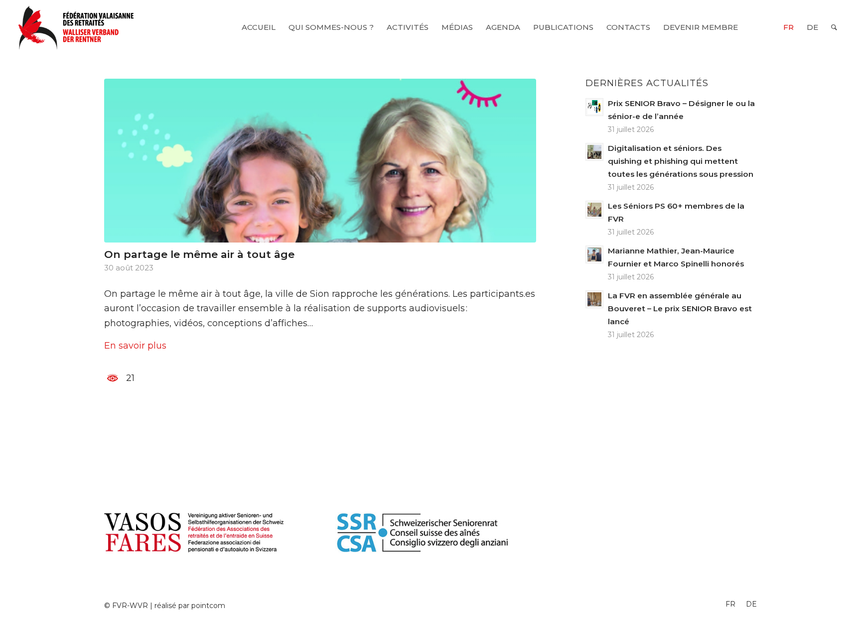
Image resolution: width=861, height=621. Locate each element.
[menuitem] (258, 27)
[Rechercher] (834, 27)
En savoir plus (135, 345)
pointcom (208, 605)
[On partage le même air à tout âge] (320, 161)
